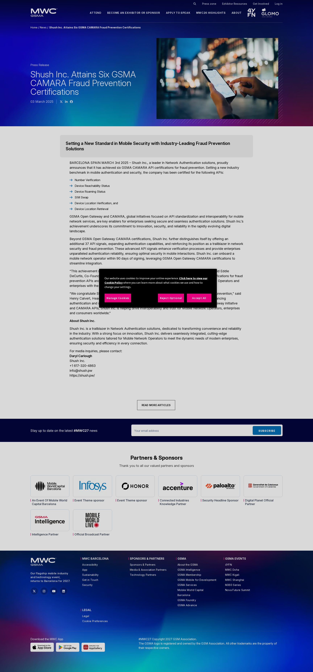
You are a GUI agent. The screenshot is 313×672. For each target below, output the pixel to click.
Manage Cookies (118, 298)
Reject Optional (171, 298)
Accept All (199, 298)
